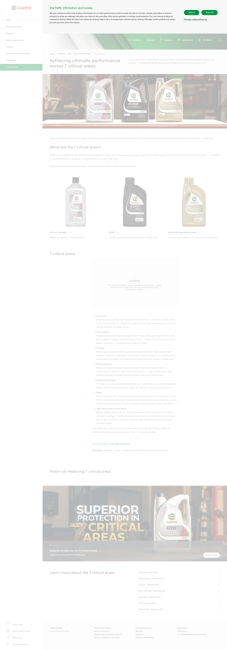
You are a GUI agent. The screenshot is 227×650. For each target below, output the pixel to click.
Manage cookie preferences (195, 19)
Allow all (191, 12)
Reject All (209, 12)
